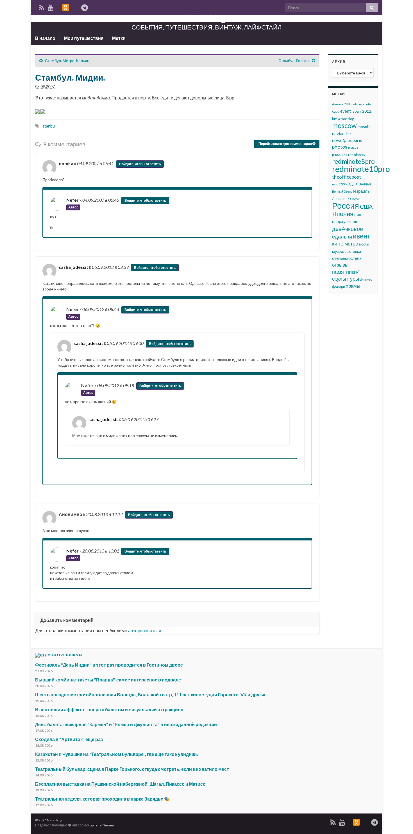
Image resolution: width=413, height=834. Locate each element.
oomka (66, 163)
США (366, 206)
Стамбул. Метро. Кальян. (67, 60)
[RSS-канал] (333, 821)
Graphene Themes (100, 825)
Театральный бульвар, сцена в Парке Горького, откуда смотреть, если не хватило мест (132, 769)
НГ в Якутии (351, 199)
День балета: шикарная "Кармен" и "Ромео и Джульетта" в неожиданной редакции (126, 724)
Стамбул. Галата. (294, 60)
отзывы (340, 265)
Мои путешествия (83, 38)
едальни (342, 236)
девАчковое (347, 228)
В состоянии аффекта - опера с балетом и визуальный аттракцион (109, 709)
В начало (45, 38)
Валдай (365, 184)
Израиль (361, 191)
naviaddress (343, 133)
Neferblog (206, 17)
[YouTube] (342, 821)
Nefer (72, 200)
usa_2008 (339, 184)
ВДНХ (353, 184)
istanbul (49, 126)
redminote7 (357, 154)
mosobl (364, 126)
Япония (342, 213)
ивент (361, 236)
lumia (336, 119)
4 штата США (341, 104)
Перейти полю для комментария (285, 144)
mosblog (347, 119)
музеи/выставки (346, 251)
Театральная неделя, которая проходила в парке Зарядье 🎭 (102, 798)
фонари (338, 286)
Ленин (337, 198)
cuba (335, 111)
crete (367, 104)
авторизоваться (144, 630)
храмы (353, 286)
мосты (364, 244)
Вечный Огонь (342, 191)
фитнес (366, 279)
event (345, 110)
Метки (119, 38)
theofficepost (346, 177)
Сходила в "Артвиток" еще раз (69, 739)
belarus (356, 104)
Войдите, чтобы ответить (140, 164)
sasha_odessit (73, 267)
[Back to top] (400, 821)
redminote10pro (361, 169)
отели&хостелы (347, 258)
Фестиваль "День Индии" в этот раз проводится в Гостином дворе (109, 664)
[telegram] (374, 821)
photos (339, 147)
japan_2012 (361, 111)
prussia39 (339, 155)
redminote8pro (353, 161)
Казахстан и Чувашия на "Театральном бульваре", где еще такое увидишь (116, 754)
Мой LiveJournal (65, 655)
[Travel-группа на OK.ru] (356, 821)
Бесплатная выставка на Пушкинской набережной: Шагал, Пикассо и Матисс (120, 784)
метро (351, 243)
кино (338, 243)
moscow (344, 125)
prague (353, 147)
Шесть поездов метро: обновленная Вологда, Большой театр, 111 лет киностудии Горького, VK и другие (151, 694)
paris (357, 140)
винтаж (352, 222)
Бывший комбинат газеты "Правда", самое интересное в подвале (108, 679)
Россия (345, 205)
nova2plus (342, 140)
